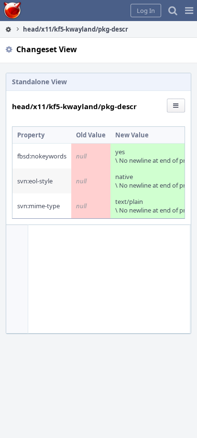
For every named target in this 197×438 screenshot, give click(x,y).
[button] (189, 10)
